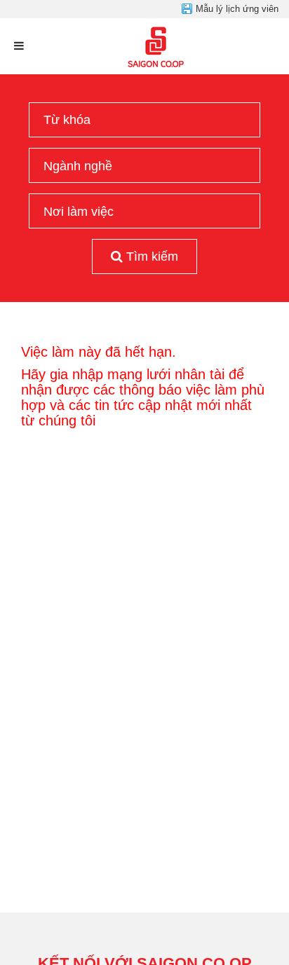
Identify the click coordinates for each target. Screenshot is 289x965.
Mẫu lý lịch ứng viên (237, 9)
